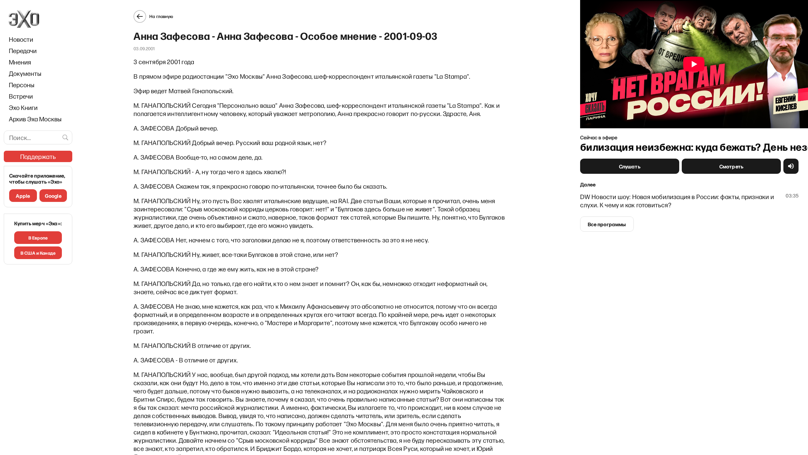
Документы (25, 73)
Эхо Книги (23, 107)
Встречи (21, 96)
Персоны (21, 85)
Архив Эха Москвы (35, 119)
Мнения (20, 62)
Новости (21, 39)
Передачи (23, 50)
